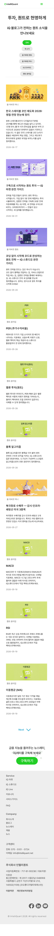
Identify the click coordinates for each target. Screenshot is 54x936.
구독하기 (27, 761)
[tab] (27, 42)
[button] (44, 4)
